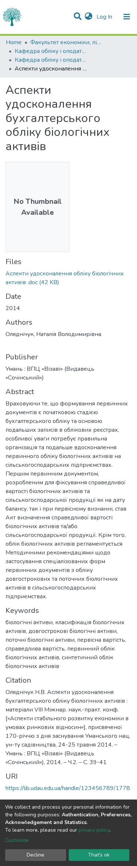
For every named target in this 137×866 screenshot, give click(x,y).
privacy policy (94, 830)
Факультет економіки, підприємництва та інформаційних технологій (66, 42)
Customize (17, 840)
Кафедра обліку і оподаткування (51, 51)
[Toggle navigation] (127, 16)
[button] (88, 16)
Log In (105, 17)
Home (14, 42)
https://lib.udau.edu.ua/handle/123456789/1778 (67, 788)
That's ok (99, 854)
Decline (35, 854)
